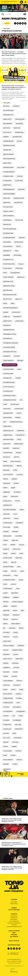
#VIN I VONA (18, 724)
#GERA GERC (6, 514)
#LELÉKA (5, 593)
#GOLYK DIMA (6, 527)
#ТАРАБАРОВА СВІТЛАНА (9, 400)
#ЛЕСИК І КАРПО (7, 268)
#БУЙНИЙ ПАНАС (19, 132)
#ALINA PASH (16, 448)
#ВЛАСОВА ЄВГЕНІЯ (8, 167)
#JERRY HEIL (15, 540)
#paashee (15, 654)
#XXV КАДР (15, 742)
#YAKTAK (5, 746)
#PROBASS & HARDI (17, 650)
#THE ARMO (6, 720)
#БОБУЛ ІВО (17, 128)
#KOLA (21, 553)
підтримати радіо (7, 770)
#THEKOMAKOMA (20, 711)
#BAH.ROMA (6, 470)
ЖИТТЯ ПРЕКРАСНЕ (14, 921)
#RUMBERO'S (6, 667)
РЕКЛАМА (14, 934)
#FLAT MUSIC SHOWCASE (9, 509)
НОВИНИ (14, 908)
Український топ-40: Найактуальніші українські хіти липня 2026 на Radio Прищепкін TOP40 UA (12, 820)
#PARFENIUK (6, 654)
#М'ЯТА (5, 303)
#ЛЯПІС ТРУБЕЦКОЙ (8, 277)
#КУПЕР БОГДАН (18, 242)
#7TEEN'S (15, 764)
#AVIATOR (16, 457)
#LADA (17, 588)
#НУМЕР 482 (6, 316)
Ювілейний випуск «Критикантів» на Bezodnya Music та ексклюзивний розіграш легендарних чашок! (14, 844)
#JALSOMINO (18, 536)
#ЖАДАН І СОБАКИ (8, 211)
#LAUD (16, 575)
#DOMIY (13, 487)
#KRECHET (13, 562)
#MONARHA (6, 615)
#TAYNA (21, 716)
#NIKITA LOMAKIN (15, 623)
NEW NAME (14, 925)
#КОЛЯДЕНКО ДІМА (8, 233)
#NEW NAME (12, 628)
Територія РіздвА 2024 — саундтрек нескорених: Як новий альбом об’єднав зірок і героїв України (14, 53)
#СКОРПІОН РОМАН (8, 373)
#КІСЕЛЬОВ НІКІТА (7, 246)
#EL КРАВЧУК (17, 492)
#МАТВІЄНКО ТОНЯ (8, 281)
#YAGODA (13, 755)
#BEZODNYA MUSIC (8, 465)
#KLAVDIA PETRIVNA (8, 566)
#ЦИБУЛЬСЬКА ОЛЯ (8, 430)
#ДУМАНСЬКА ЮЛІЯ (19, 198)
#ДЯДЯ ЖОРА (6, 202)
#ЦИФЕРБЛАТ (20, 430)
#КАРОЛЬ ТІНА (19, 220)
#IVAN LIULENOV (7, 536)
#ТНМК (5, 404)
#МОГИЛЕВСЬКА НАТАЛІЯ (9, 294)
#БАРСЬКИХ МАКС (19, 119)
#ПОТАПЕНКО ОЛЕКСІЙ (9, 347)
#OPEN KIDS (6, 637)
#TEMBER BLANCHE (8, 702)
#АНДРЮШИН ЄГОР (8, 115)
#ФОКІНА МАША (7, 417)
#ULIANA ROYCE (7, 724)
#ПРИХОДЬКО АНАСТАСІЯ (9, 351)
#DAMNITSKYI (6, 492)
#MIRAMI (5, 606)
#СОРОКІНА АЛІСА (8, 391)
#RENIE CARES (19, 658)
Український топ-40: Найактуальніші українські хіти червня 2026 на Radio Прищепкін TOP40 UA (12, 868)
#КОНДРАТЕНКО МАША (9, 237)
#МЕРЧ (12, 303)
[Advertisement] (14, 788)
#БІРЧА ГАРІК (6, 128)
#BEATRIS (19, 465)
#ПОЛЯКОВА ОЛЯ (7, 338)
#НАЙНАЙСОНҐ (17, 316)
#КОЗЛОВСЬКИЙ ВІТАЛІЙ (9, 229)
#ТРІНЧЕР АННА (15, 404)
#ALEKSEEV (6, 448)
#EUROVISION (14, 496)
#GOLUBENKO (19, 522)
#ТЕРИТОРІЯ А (6, 408)
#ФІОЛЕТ (19, 413)
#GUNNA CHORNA (7, 522)
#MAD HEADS (14, 593)
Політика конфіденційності (14, 959)
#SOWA (21, 689)
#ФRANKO (17, 417)
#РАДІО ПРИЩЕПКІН (8, 360)
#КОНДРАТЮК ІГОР (8, 259)
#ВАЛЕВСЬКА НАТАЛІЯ (9, 145)
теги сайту (6, 103)
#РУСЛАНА (16, 356)
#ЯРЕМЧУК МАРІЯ (18, 444)
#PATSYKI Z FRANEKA (8, 645)
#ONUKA (15, 632)
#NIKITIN (21, 628)
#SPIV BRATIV (16, 685)
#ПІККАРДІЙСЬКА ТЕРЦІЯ (9, 334)
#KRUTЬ (5, 562)
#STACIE (5, 689)
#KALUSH (21, 544)
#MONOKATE (16, 615)
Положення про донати (14, 963)
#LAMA (22, 571)
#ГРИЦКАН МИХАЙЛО (8, 172)
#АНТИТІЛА (6, 106)
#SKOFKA (5, 676)
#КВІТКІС (18, 246)
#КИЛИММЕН (6, 255)
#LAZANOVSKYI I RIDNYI (9, 580)
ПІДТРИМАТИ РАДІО (14, 945)
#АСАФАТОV (16, 106)
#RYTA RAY (16, 667)
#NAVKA (5, 623)
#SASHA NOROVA (7, 694)
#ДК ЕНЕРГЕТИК (18, 202)
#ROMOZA (5, 663)
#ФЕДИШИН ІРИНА (8, 413)
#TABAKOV (18, 694)
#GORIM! (16, 527)
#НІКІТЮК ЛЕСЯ (16, 312)
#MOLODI (5, 619)
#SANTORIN (6, 672)
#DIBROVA (14, 479)
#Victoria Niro (6, 737)
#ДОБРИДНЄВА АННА (8, 189)
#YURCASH (18, 751)
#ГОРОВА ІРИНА (7, 180)
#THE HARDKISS (17, 707)
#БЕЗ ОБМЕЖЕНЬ (7, 123)
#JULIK (5, 544)
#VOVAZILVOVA (7, 729)
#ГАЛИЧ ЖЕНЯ (19, 180)
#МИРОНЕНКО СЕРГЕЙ (8, 286)
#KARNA (5, 571)
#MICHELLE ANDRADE (17, 601)
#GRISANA (5, 531)
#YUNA (5, 755)
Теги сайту (6, 28)
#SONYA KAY (6, 685)
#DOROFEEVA (6, 483)
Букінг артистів (14, 931)
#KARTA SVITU (16, 549)
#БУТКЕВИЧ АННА (17, 136)
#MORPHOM (6, 610)
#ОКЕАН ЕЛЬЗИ (19, 321)
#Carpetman (20, 474)
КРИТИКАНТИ (14, 916)
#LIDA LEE (13, 584)
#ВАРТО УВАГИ (7, 163)
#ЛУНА (5, 272)
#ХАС (4, 422)
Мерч (14, 933)
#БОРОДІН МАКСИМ (8, 141)
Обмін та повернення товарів (14, 961)
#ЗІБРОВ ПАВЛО (7, 220)
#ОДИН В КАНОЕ (7, 321)
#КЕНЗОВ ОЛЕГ (7, 224)
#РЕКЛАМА (20, 360)
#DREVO (5, 487)
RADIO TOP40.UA (14, 941)
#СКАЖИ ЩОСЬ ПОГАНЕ (9, 395)
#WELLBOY (5, 742)
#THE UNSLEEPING (7, 711)
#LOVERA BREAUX (7, 588)
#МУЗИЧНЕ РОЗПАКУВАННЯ (10, 308)
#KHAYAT (13, 553)
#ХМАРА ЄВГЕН (7, 426)
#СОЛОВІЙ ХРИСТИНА (8, 382)
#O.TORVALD (6, 632)
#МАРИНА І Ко (20, 277)
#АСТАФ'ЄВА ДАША (8, 110)
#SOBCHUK (19, 680)
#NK (4, 628)
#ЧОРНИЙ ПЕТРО (20, 435)
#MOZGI (15, 610)
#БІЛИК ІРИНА (19, 123)
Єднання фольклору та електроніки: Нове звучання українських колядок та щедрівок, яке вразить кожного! (13, 87)
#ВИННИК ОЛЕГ (7, 150)
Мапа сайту (14, 903)
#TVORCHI (5, 716)
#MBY (22, 610)
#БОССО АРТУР (7, 132)
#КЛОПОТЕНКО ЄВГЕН (9, 264)
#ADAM (5, 461)
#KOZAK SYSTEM (7, 558)
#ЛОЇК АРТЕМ (19, 268)
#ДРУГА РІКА (6, 198)
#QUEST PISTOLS (7, 658)
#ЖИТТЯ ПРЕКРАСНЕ (8, 215)
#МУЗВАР (5, 312)
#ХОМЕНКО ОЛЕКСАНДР (16, 422)
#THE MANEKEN (17, 720)
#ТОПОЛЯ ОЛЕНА (18, 408)
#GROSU (16, 518)
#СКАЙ (19, 369)
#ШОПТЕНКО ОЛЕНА (8, 439)
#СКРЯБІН (18, 378)
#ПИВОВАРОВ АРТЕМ (8, 329)
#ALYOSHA (18, 452)
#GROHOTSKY (6, 518)
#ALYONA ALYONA (7, 452)
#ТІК (21, 400)
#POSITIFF (5, 650)
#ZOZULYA (19, 759)
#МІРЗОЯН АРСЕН (7, 290)
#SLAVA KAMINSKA (8, 680)
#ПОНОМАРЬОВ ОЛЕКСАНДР (10, 343)
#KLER (18, 566)
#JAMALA (5, 540)
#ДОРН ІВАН (21, 189)
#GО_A (15, 514)
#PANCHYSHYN (7, 641)
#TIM (13, 716)
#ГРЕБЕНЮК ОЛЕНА (8, 176)
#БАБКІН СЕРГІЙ (7, 119)
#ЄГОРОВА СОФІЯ (7, 207)
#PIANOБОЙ (21, 645)
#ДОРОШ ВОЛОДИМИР (9, 193)
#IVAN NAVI (15, 531)
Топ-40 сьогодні (14, 910)
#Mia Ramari (15, 619)
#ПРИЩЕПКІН (6, 356)
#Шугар (19, 439)
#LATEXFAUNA (6, 575)
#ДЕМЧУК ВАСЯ (7, 185)
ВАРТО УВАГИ (14, 919)
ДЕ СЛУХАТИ (14, 936)
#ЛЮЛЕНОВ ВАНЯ (15, 272)
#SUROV (13, 689)
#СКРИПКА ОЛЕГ (7, 378)
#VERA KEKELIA (18, 729)
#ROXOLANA (15, 663)
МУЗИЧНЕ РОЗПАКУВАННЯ (14, 923)
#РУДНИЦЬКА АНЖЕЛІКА (9, 365)
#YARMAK (14, 746)
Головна (14, 899)
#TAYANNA (19, 698)
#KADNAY (12, 544)
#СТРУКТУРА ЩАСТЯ (8, 386)
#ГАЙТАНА (19, 176)
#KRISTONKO (18, 558)
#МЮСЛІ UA (18, 299)
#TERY (18, 702)
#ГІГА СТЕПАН (20, 167)
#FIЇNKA (22, 509)
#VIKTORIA (6, 733)
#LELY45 (21, 580)
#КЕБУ (16, 250)
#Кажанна (20, 264)
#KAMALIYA (6, 549)
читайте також (8, 798)
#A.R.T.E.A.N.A (6, 457)
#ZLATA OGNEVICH (8, 759)
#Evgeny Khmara (7, 501)
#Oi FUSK (15, 637)
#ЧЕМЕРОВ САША (7, 435)
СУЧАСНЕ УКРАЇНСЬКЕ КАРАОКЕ (14, 926)
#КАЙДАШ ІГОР (7, 250)
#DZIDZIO (16, 483)
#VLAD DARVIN (17, 737)
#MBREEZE (15, 597)
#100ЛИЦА (6, 764)
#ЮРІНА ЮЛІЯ (6, 444)
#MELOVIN (5, 601)
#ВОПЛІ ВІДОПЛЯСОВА (9, 158)
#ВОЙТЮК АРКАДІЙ (8, 154)
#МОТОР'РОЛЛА (7, 299)
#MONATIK (14, 606)
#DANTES (5, 479)
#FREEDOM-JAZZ (7, 505)
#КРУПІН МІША (7, 242)
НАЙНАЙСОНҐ (14, 917)
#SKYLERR (14, 676)
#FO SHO (17, 501)
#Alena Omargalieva (16, 461)
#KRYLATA (13, 571)
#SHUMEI (15, 672)
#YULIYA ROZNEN (7, 751)
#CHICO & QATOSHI (8, 474)
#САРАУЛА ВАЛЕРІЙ (8, 369)
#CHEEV (15, 470)
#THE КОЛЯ (6, 707)
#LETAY (5, 584)
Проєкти (14, 914)
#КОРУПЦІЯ (21, 237)
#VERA (14, 733)
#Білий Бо (19, 141)
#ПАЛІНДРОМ (6, 325)
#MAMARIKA (6, 597)
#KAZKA (5, 553)
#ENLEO (5, 496)
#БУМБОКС (6, 136)
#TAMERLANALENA (8, 698)
